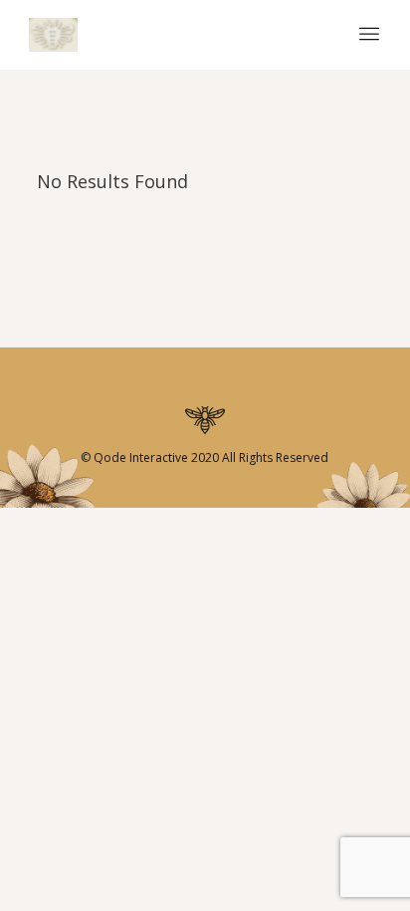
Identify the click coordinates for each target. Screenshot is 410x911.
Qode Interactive (139, 457)
